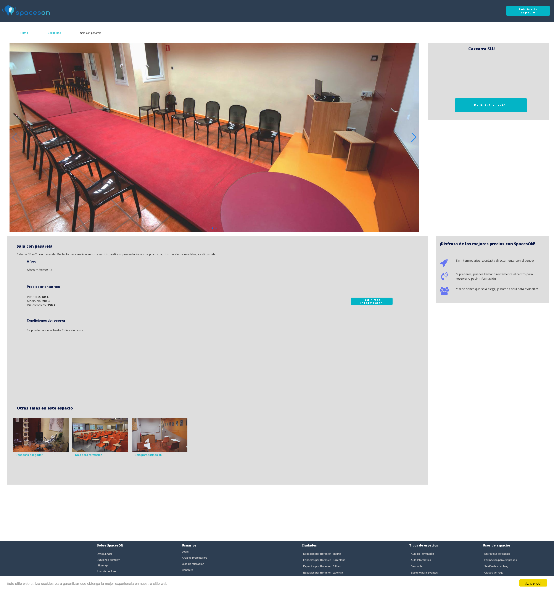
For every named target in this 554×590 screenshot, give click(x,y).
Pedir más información (371, 301)
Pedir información (491, 105)
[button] (414, 137)
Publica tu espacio (528, 10)
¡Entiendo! (533, 583)
